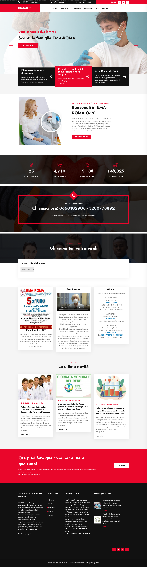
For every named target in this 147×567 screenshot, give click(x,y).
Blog (97, 8)
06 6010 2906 (118, 335)
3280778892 (34, 2)
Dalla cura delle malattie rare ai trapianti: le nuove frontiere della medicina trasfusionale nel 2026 (110, 411)
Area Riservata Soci (106, 71)
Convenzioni (88, 8)
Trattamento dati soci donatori (57, 563)
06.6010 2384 (111, 319)
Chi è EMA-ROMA (81, 137)
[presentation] (11, 43)
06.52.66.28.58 (112, 333)
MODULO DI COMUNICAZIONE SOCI (76, 530)
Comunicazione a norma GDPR (79, 563)
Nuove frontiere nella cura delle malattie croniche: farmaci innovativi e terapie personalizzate (112, 504)
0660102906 (25, 2)
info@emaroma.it (59, 2)
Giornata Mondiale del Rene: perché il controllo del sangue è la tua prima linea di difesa (73, 406)
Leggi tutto (24, 435)
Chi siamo (51, 500)
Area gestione (95, 563)
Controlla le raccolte (29, 45)
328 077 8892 (106, 335)
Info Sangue (51, 504)
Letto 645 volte (76, 400)
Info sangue (77, 8)
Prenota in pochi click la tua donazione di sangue (70, 72)
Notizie (50, 511)
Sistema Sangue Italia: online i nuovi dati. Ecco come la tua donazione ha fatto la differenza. (35, 409)
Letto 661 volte (113, 404)
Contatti (105, 8)
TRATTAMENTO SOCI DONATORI (78, 533)
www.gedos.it (29, 534)
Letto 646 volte (38, 403)
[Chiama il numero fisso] (73, 195)
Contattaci (121, 466)
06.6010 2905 (111, 303)
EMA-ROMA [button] (64, 8)
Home (54, 8)
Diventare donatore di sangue (32, 71)
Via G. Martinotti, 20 (85, 2)
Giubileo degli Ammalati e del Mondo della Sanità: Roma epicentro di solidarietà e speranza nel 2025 (111, 519)
